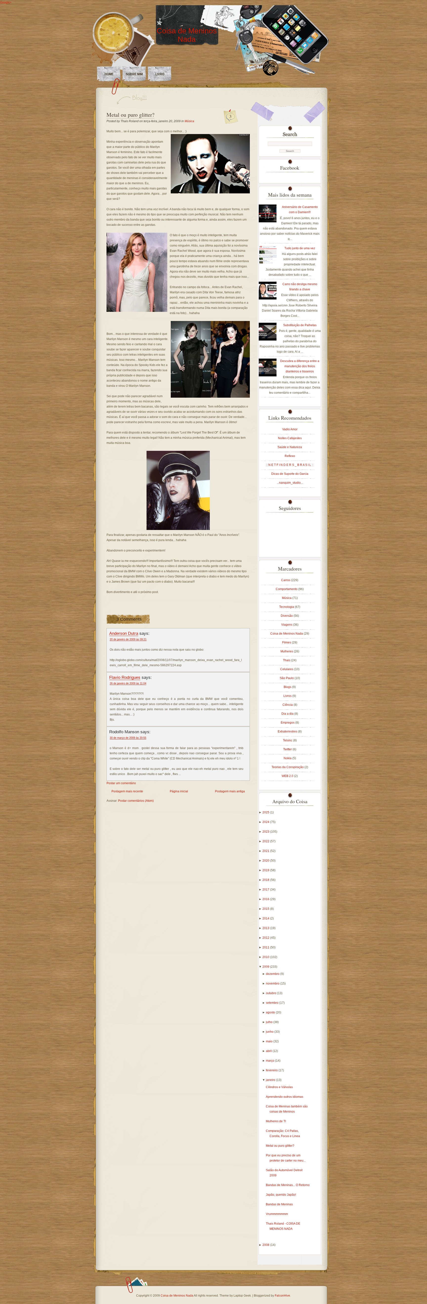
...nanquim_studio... (290, 482)
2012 (266, 937)
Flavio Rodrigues (124, 677)
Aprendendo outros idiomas (284, 1096)
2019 (266, 870)
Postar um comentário (121, 783)
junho (270, 1031)
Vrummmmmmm (277, 1214)
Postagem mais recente (127, 791)
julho (269, 1022)
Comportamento (287, 589)
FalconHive (282, 1295)
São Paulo (287, 678)
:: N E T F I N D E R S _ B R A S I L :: (289, 465)
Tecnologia (287, 607)
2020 (266, 860)
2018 (266, 880)
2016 (266, 899)
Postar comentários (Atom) (136, 800)
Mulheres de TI (276, 1121)
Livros (287, 696)
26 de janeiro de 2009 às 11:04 (128, 683)
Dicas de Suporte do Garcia (289, 474)
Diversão (287, 616)
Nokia (288, 758)
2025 (266, 812)
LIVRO (159, 74)
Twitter (288, 749)
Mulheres (287, 651)
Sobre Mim (134, 74)
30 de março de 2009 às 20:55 (128, 737)
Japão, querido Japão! (281, 1194)
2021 (266, 851)
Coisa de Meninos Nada (187, 35)
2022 (266, 841)
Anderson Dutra (123, 633)
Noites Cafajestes (290, 438)
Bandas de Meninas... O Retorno (288, 1185)
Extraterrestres (288, 731)
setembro (272, 1003)
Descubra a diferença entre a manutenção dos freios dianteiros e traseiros (299, 366)
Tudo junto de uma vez (299, 248)
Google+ (6, 2)
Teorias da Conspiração (288, 767)
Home (109, 74)
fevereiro (272, 1070)
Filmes (287, 642)
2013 (266, 928)
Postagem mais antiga (230, 791)
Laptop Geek (242, 1295)
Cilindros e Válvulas (279, 1087)
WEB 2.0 (288, 776)
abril (269, 1051)
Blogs (288, 687)
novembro (273, 983)
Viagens (287, 624)
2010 (266, 957)
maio (269, 1041)
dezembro (273, 974)
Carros (286, 580)
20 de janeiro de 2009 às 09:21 (128, 639)
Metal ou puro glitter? (130, 114)
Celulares (287, 669)
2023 (266, 831)
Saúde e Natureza (290, 447)
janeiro (271, 1080)
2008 (266, 1245)
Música (189, 121)
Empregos (288, 722)
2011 (266, 947)
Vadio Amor (290, 429)
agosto (271, 1012)
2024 (266, 822)
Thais (287, 660)
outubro (271, 993)
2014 (266, 918)
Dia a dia (287, 713)
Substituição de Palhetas (300, 325)
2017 (266, 889)
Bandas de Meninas (279, 1204)
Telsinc (288, 740)
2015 (266, 909)
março (270, 1060)
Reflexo (290, 456)
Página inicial (179, 791)
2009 (266, 966)
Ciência (288, 705)
